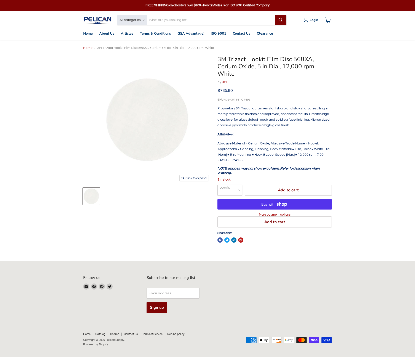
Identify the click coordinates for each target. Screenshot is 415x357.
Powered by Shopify (95, 344)
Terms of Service (152, 334)
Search (114, 334)
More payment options (274, 214)
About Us (106, 33)
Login (314, 20)
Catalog (100, 334)
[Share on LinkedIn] (233, 240)
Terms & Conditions (155, 33)
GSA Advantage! (190, 33)
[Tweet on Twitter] (227, 240)
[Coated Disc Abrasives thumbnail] (91, 196)
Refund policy (175, 334)
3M (224, 82)
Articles (127, 33)
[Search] (280, 20)
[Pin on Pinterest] (240, 240)
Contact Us (241, 33)
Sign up (157, 307)
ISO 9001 (218, 33)
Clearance (265, 33)
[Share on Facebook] (220, 240)
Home (88, 33)
